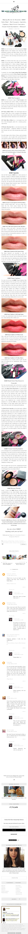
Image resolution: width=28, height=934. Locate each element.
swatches (15, 542)
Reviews (3, 885)
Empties (18, 888)
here (2, 77)
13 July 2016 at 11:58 (18, 593)
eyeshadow (21, 540)
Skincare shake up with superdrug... (7, 564)
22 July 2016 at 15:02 (12, 698)
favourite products (5, 541)
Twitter (23, 535)
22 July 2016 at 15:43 (18, 718)
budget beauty (11, 540)
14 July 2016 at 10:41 (18, 687)
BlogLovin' (12, 535)
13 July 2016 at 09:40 (12, 604)
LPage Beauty (10, 679)
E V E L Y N (16, 592)
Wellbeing (18, 891)
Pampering (18, 889)
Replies (12, 589)
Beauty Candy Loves (11, 583)
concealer (17, 540)
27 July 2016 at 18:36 (12, 731)
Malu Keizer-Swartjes (13, 634)
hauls (11, 541)
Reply (24, 587)
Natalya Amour (11, 573)
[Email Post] (2, 543)
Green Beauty (19, 886)
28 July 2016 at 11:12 (18, 745)
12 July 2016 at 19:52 (12, 575)
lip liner (17, 541)
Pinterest (17, 536)
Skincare (3, 888)
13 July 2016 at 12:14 (12, 636)
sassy (8, 696)
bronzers (6, 540)
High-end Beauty (5, 891)
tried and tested (20, 542)
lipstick (21, 541)
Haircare (3, 889)
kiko (14, 541)
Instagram (11, 536)
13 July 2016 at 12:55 (18, 654)
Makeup (3, 886)
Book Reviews (19, 894)
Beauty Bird (10, 730)
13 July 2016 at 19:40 (12, 663)
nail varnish (5, 542)
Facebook (18, 535)
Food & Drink (19, 892)
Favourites (18, 885)
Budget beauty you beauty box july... (20, 564)
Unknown (9, 662)
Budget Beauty (5, 892)
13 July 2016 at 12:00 (18, 619)
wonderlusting (11, 602)
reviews (10, 542)
